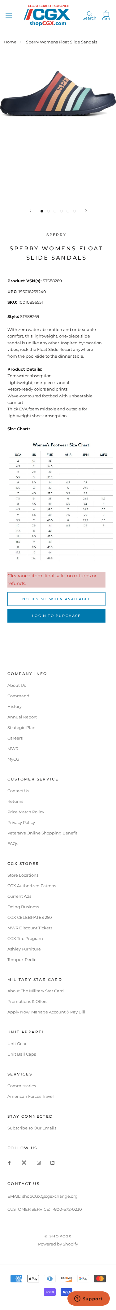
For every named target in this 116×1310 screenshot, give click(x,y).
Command (18, 696)
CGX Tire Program (25, 938)
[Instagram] (39, 1162)
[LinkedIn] (52, 1162)
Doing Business (23, 907)
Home (10, 41)
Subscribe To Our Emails (31, 1128)
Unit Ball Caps (21, 1054)
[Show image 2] (48, 211)
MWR (12, 748)
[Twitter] (24, 1162)
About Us (16, 685)
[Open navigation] (9, 15)
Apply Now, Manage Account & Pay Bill (46, 1012)
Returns (15, 801)
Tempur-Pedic (21, 959)
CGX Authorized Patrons (31, 885)
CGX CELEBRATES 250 (29, 917)
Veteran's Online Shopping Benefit (42, 833)
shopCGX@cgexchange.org (50, 1196)
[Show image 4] (61, 211)
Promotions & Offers (27, 1001)
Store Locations (22, 875)
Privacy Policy (21, 822)
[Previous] (30, 210)
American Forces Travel (30, 1096)
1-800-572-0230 (66, 1209)
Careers (15, 738)
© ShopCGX (58, 1236)
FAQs (12, 843)
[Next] (86, 210)
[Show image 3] (55, 211)
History (14, 706)
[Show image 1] (42, 211)
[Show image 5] (68, 211)
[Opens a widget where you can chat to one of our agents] (88, 1299)
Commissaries (21, 1086)
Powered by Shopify (58, 1243)
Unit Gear (17, 1043)
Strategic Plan (21, 727)
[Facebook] (9, 1162)
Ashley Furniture (24, 949)
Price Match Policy (25, 812)
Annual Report (22, 717)
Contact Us (18, 791)
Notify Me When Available (56, 599)
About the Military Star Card (35, 991)
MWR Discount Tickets (29, 928)
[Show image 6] (74, 211)
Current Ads (19, 896)
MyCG (13, 759)
